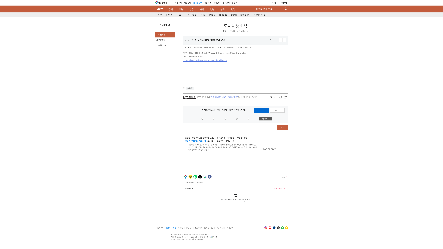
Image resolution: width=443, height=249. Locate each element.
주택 (160, 9)
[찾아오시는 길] (205, 235)
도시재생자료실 (161, 45)
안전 (212, 9)
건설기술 (234, 15)
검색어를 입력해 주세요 (264, 9)
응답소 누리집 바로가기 (269, 149)
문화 (222, 9)
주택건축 (212, 15)
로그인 (274, 3)
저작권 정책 (189, 228)
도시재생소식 (160, 35)
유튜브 (270, 227)
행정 (233, 9)
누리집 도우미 (159, 228)
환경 (191, 9)
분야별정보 (197, 3)
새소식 (160, 15)
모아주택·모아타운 (259, 15)
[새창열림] (270, 40)
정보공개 (226, 3)
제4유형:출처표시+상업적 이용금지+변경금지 (224, 97)
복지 (202, 9)
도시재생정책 (160, 40)
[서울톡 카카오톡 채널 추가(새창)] (214, 237)
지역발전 (178, 15)
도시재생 (202, 15)
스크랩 (275, 40)
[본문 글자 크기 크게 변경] (281, 40)
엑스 (278, 227)
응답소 (234, 3)
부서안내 (216, 3)
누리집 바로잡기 (220, 228)
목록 (282, 127)
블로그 (282, 227)
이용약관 (180, 228)
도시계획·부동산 (190, 15)
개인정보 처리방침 (170, 228)
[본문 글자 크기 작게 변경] (284, 40)
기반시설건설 (222, 15)
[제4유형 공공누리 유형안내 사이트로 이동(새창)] (189, 97)
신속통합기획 (244, 15)
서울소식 (178, 3)
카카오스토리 (286, 227)
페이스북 (274, 227)
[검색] (286, 9)
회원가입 (284, 3)
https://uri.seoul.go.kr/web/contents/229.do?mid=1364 (205, 60)
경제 (171, 9)
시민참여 (187, 3)
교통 (181, 9)
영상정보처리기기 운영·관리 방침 (204, 228)
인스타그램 (265, 227)
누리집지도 (230, 228)
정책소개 (169, 15)
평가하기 (265, 119)
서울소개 (207, 3)
